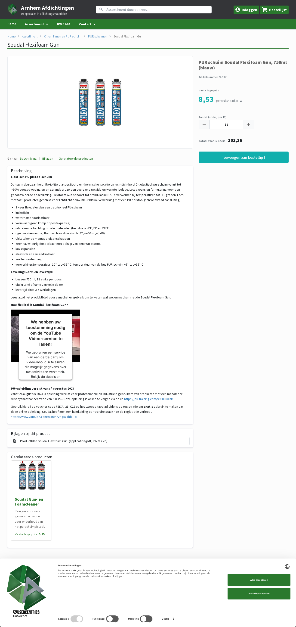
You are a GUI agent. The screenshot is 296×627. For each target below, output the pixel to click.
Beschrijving (28, 158)
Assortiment (29, 36)
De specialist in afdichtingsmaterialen (44, 14)
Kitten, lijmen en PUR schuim (62, 36)
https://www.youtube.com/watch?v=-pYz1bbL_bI (44, 417)
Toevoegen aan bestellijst (243, 157)
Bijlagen (47, 158)
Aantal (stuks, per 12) (213, 117)
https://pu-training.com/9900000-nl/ (149, 399)
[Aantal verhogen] (248, 124)
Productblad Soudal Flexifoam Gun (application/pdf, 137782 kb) (63, 441)
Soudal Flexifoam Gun (128, 36)
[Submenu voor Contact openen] (94, 24)
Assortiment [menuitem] (34, 24)
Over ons (63, 24)
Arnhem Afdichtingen (47, 7)
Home (11, 24)
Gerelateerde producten (76, 158)
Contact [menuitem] (85, 24)
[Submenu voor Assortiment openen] (47, 24)
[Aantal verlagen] (204, 124)
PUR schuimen (97, 36)
